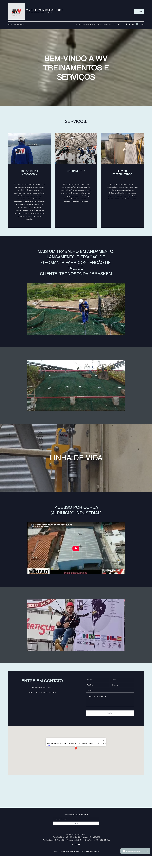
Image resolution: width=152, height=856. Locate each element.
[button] (139, 11)
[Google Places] (126, 24)
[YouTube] (133, 24)
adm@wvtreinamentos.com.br (86, 24)
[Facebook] (130, 24)
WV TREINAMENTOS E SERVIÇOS (44, 10)
